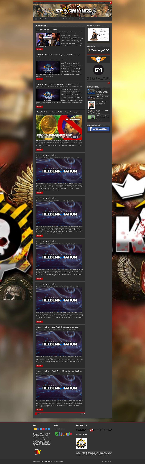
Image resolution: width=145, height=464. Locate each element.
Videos (74, 18)
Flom (38, 58)
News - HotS (56, 31)
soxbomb (39, 373)
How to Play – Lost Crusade (102, 96)
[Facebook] (95, 3)
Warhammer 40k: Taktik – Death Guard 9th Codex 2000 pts (102, 117)
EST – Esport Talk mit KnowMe (46, 30)
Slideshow (64, 31)
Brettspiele (54, 18)
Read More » (39, 49)
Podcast (60, 31)
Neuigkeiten (41, 18)
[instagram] (101, 3)
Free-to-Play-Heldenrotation (46, 155)
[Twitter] (97, 3)
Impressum (46, 461)
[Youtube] (98, 3)
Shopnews (58, 114)
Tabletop (47, 18)
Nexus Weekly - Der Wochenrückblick (65, 58)
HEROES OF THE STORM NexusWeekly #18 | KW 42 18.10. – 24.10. (58, 84)
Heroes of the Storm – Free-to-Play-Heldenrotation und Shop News (59, 371)
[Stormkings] (72, 10)
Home (36, 18)
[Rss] (94, 3)
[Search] (111, 3)
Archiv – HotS (81, 18)
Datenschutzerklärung (58, 461)
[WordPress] (100, 3)
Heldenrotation (55, 157)
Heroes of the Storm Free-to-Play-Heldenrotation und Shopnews (58, 327)
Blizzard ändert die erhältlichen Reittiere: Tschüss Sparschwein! (57, 112)
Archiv (52, 31)
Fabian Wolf (39, 157)
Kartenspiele (61, 18)
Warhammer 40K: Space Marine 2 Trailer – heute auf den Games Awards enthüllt (102, 91)
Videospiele (68, 18)
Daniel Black (39, 31)
